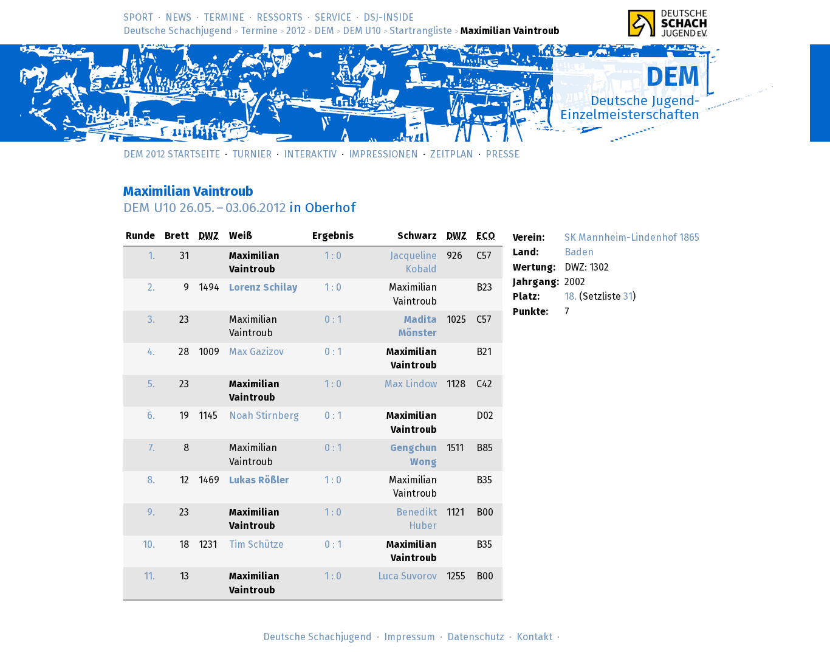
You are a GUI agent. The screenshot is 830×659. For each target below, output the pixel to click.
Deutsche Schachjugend (177, 31)
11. (149, 576)
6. (151, 416)
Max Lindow (411, 384)
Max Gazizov (256, 352)
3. (151, 320)
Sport (138, 17)
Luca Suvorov (407, 576)
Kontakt (534, 637)
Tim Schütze (256, 545)
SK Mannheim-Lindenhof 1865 (631, 238)
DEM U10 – (204, 208)
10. (149, 545)
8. (151, 480)
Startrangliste (420, 31)
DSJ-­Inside (388, 17)
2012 (296, 31)
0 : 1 (332, 320)
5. (151, 384)
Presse (502, 154)
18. (570, 297)
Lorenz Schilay (263, 287)
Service (333, 17)
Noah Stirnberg (264, 416)
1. (151, 256)
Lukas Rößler (259, 480)
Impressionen (383, 154)
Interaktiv (310, 154)
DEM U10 (362, 31)
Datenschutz (475, 637)
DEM (324, 31)
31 (628, 297)
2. (151, 287)
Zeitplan (451, 154)
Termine (224, 17)
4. (151, 352)
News (178, 17)
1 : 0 (332, 256)
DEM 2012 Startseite (171, 154)
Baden (579, 252)
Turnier (252, 154)
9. (151, 512)
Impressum (409, 637)
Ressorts (279, 17)
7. (151, 448)
